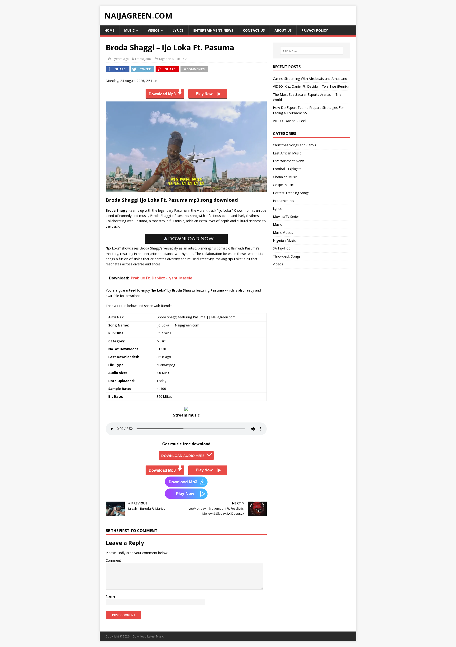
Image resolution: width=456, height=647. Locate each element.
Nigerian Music (169, 59)
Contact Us (254, 30)
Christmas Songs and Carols (294, 145)
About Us (283, 30)
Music (129, 30)
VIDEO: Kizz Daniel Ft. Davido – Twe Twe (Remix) (311, 86)
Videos (154, 30)
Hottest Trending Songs (291, 193)
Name (110, 596)
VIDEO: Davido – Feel (289, 121)
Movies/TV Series (286, 216)
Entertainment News (213, 30)
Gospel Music (283, 184)
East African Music (287, 153)
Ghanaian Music (285, 177)
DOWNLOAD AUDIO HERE (182, 455)
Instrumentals (283, 200)
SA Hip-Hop (281, 248)
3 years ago (120, 59)
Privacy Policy (314, 30)
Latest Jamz (143, 59)
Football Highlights (287, 169)
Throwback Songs (286, 256)
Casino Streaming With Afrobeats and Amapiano (310, 78)
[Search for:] (312, 51)
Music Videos (283, 232)
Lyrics (178, 30)
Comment (113, 560)
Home (109, 30)
